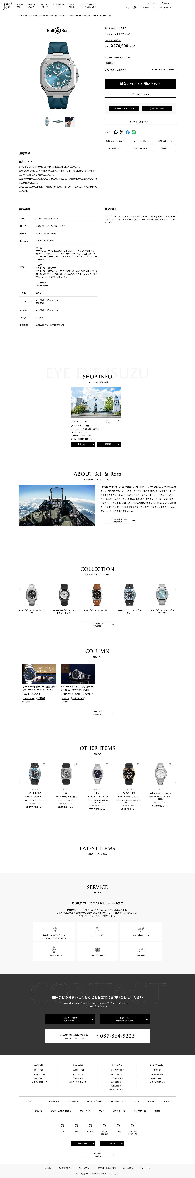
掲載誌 (157, 1111)
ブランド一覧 (85, 1111)
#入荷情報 (41, 698)
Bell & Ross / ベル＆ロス (59, 15)
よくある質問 (73, 1101)
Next (175, 590)
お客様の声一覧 (119, 1111)
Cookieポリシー (85, 1168)
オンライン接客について (140, 121)
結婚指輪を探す (117, 1085)
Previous (20, 590)
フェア (101, 1111)
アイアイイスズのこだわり (87, 5)
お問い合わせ (163, 7)
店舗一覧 (71, 5)
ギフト (166, 1101)
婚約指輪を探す (117, 1082)
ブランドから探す (38, 1074)
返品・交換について (117, 1101)
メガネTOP (156, 1069)
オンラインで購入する (38, 1082)
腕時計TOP (28, 15)
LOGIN (166, 3)
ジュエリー (32, 5)
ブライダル (45, 5)
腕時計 (19, 5)
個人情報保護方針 (65, 1168)
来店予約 (146, 7)
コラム (136, 1101)
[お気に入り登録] (44, 764)
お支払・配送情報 (94, 1101)
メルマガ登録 (128, 1168)
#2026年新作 (66, 694)
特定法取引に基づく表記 (107, 1168)
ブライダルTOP (117, 1069)
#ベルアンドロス (29, 698)
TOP (20, 15)
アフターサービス (33, 1101)
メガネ (58, 5)
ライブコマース (140, 1111)
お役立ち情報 (54, 1101)
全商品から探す (117, 1078)
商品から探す (38, 1078)
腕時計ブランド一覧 (41, 15)
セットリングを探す (117, 1089)
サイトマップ (145, 1168)
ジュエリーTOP (77, 1069)
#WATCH (37, 694)
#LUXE (26, 694)
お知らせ (151, 1101)
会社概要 (48, 1168)
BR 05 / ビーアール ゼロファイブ (81, 15)
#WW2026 (65, 698)
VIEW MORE (108, 422)
